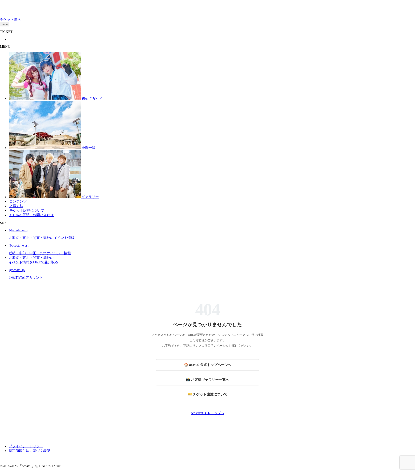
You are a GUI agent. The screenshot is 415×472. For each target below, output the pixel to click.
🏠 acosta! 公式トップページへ (207, 365)
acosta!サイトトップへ (207, 413)
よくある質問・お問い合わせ (31, 215)
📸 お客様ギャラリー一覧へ (207, 379)
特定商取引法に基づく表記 (29, 451)
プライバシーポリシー (26, 446)
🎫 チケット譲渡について (207, 394)
